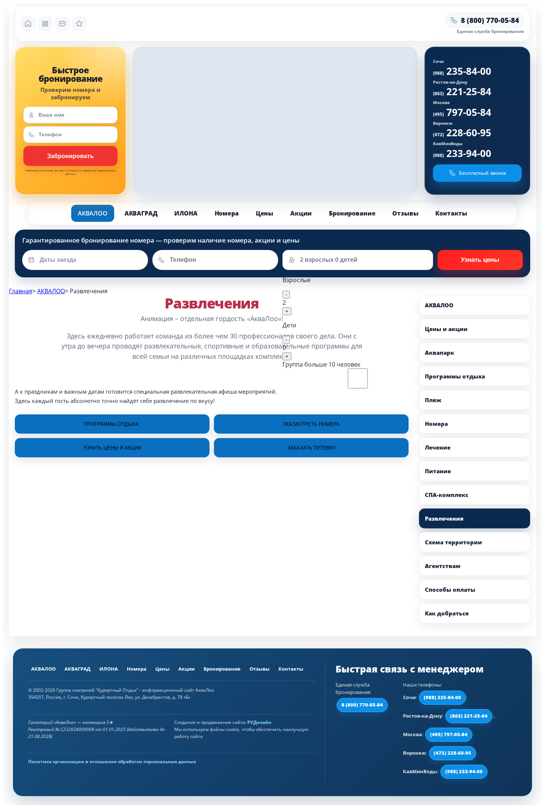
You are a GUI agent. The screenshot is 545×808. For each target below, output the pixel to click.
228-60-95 (462, 132)
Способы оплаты (450, 589)
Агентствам (442, 566)
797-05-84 (462, 112)
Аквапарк (439, 352)
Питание (438, 471)
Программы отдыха (455, 376)
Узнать (70, 156)
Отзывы (405, 213)
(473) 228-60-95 (452, 752)
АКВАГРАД (141, 213)
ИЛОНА (185, 213)
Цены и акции (446, 329)
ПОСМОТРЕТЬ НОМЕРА (311, 424)
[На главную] (28, 24)
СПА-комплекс (446, 494)
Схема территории (453, 542)
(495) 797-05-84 (449, 734)
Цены (264, 213)
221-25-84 (462, 91)
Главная (20, 291)
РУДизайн (259, 722)
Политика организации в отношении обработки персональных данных (112, 761)
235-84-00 (462, 71)
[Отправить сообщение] (62, 24)
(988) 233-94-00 (464, 771)
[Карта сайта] (45, 24)
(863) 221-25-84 (469, 715)
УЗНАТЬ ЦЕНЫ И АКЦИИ (112, 448)
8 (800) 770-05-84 (362, 704)
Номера (227, 213)
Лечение (437, 447)
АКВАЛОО (93, 213)
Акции (301, 213)
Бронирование (352, 213)
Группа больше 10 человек (321, 364)
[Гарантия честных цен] (79, 24)
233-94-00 (462, 153)
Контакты (451, 213)
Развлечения (444, 518)
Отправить (480, 260)
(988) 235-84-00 (442, 697)
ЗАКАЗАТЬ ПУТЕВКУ (311, 448)
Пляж (433, 400)
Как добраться (447, 613)
